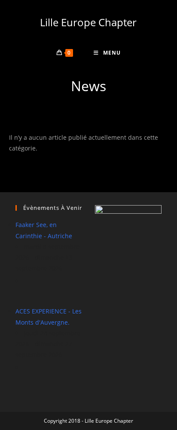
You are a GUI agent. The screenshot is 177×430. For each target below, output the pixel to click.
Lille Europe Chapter (88, 22)
